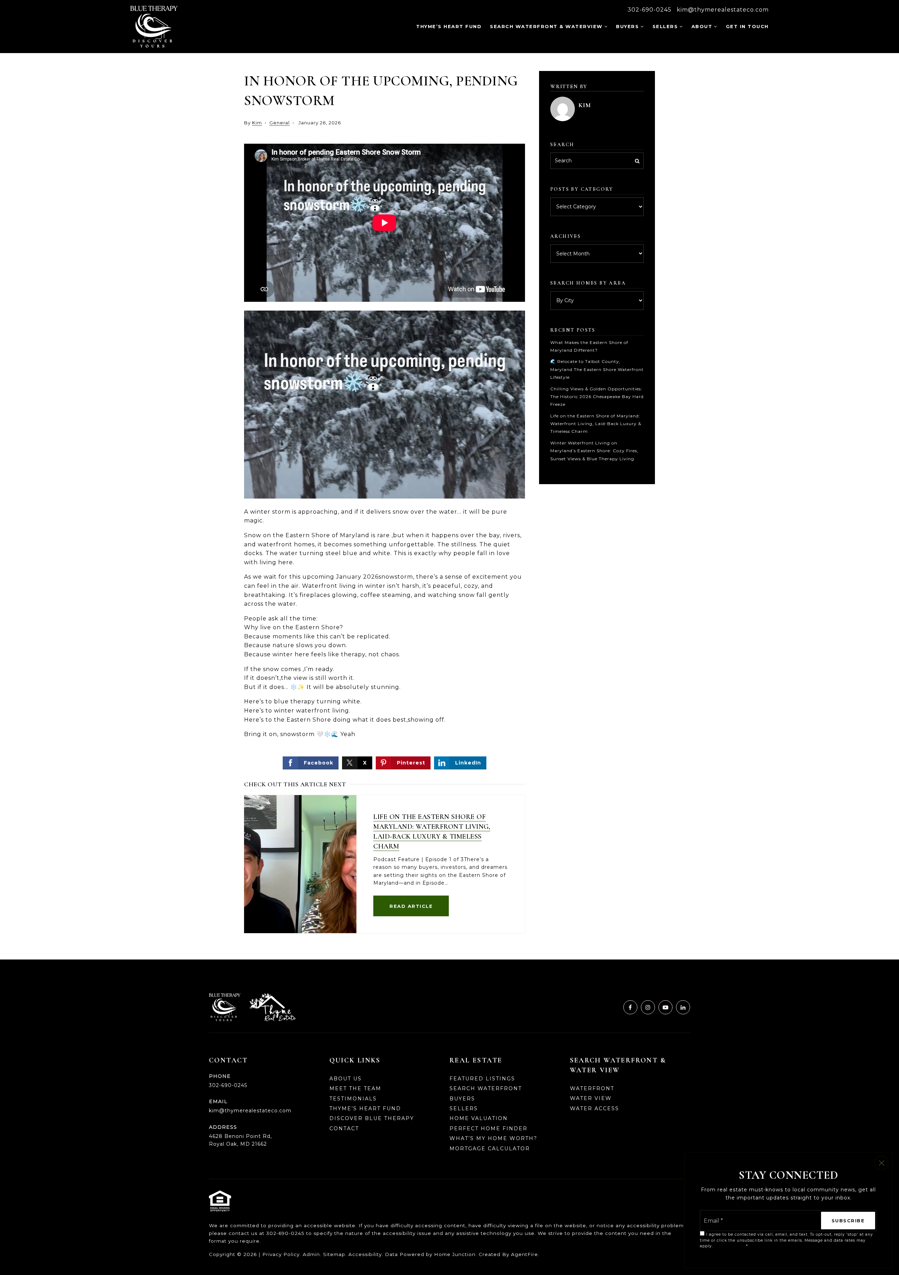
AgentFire (524, 1254)
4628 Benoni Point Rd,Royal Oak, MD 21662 (240, 1140)
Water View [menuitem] (591, 1098)
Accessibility (365, 1254)
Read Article (411, 906)
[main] (449, 506)
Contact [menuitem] (344, 1128)
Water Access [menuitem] (594, 1108)
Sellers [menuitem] (665, 26)
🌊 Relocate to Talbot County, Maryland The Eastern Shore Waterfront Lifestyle (597, 369)
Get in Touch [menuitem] (747, 26)
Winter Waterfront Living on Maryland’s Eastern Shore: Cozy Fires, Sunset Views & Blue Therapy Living (594, 450)
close (881, 1163)
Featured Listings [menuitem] (482, 1078)
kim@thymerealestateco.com (723, 9)
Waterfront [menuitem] (592, 1088)
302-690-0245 (649, 9)
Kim (257, 122)
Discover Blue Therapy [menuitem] (371, 1118)
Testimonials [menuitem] (353, 1098)
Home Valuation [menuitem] (479, 1118)
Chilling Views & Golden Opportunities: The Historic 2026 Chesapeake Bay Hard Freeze (597, 396)
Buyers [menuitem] (627, 26)
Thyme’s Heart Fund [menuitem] (448, 26)
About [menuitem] (702, 26)
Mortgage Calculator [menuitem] (490, 1148)
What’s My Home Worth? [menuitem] (493, 1138)
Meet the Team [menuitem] (355, 1088)
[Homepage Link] (154, 26)
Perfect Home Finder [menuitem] (488, 1128)
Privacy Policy (281, 1254)
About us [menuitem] (345, 1078)
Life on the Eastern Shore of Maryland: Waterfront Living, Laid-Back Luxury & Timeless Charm (595, 423)
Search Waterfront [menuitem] (486, 1088)
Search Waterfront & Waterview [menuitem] (546, 26)
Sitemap (334, 1254)
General (279, 122)
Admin (311, 1254)
